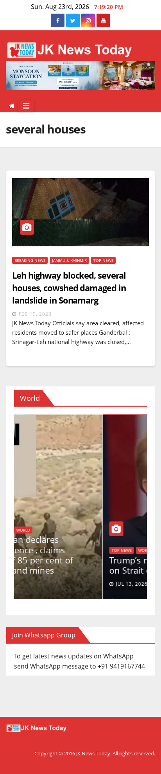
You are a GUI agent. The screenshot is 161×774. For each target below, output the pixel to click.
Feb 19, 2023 (35, 314)
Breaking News (29, 260)
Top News (103, 260)
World (23, 550)
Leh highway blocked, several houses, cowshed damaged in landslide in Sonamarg (69, 287)
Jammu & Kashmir (69, 260)
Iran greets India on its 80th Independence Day (70, 565)
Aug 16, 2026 (38, 584)
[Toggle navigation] (26, 106)
